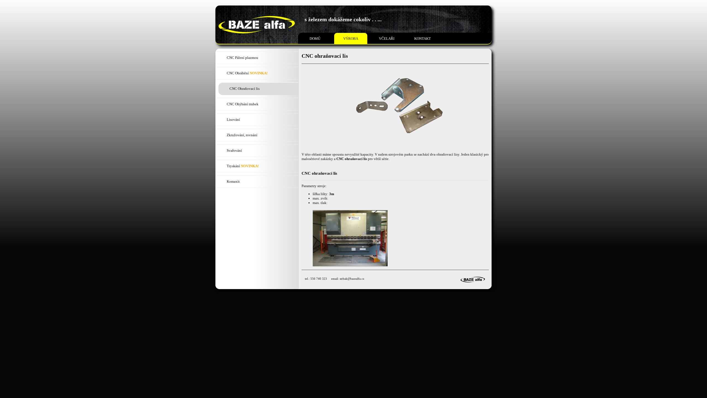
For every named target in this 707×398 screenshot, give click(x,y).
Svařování (234, 150)
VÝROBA (350, 38)
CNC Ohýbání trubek (242, 104)
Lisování (233, 119)
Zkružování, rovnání (242, 135)
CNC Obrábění (247, 73)
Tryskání (243, 166)
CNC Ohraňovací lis (244, 89)
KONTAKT (422, 38)
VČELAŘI (386, 38)
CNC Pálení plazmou (242, 58)
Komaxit (233, 181)
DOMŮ (315, 38)
